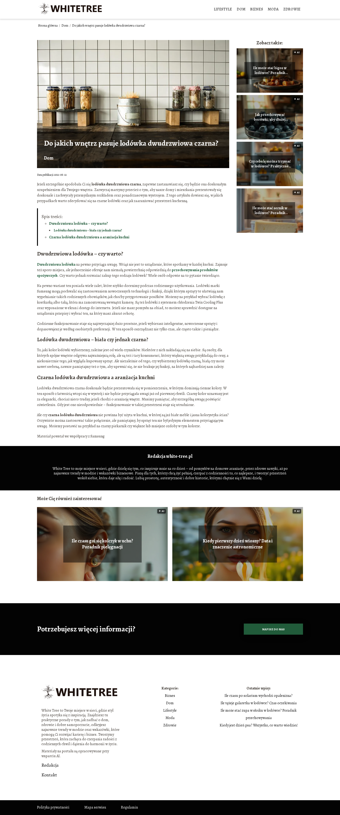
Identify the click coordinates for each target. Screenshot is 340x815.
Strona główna (48, 25)
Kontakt (49, 775)
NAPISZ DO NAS (273, 629)
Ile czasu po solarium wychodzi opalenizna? (259, 695)
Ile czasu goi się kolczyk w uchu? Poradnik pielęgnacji (102, 544)
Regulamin (129, 807)
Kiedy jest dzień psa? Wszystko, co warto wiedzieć (259, 725)
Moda (273, 9)
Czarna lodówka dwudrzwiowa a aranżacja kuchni (89, 237)
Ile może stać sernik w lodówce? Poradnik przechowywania (269, 210)
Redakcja (50, 765)
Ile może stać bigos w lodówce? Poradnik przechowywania (270, 70)
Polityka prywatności (53, 807)
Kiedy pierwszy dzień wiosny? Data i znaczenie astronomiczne (238, 544)
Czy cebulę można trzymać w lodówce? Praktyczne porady (270, 164)
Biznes (256, 9)
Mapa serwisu (95, 807)
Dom (241, 9)
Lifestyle (223, 9)
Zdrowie (292, 9)
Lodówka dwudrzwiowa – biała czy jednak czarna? (88, 230)
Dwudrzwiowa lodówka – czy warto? (78, 223)
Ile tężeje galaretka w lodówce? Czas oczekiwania (259, 703)
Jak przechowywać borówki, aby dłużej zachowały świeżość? (269, 117)
